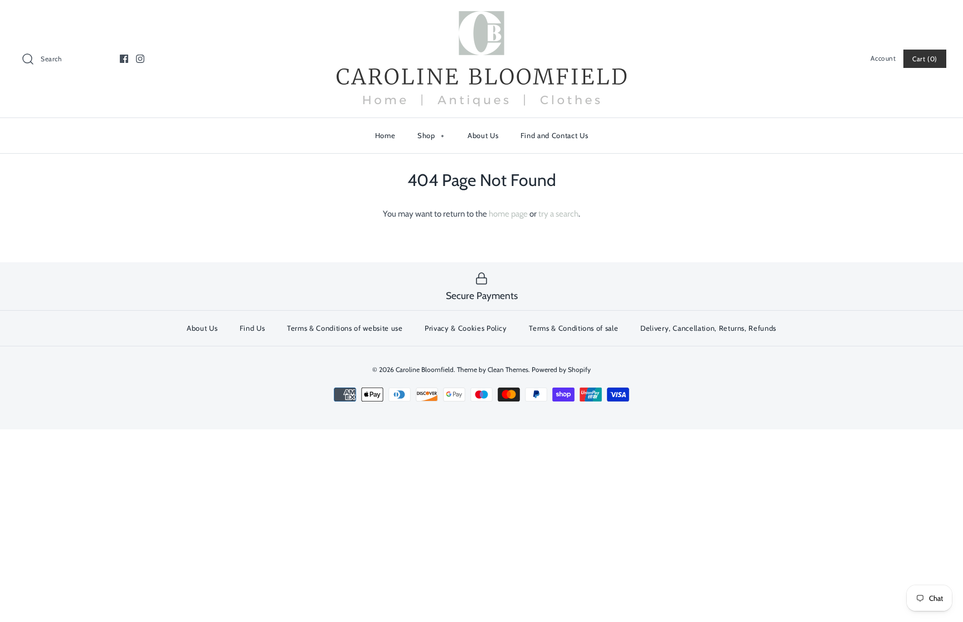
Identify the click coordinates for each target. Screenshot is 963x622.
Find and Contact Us (554, 135)
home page (508, 214)
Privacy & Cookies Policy (466, 328)
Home (385, 135)
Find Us (252, 328)
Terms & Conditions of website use (344, 328)
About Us (483, 135)
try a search (558, 214)
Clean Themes (508, 369)
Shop (431, 135)
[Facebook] (124, 59)
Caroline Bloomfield (425, 369)
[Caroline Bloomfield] (481, 18)
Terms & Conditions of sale (573, 328)
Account (883, 58)
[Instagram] (140, 59)
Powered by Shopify (561, 369)
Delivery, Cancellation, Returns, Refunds (708, 328)
